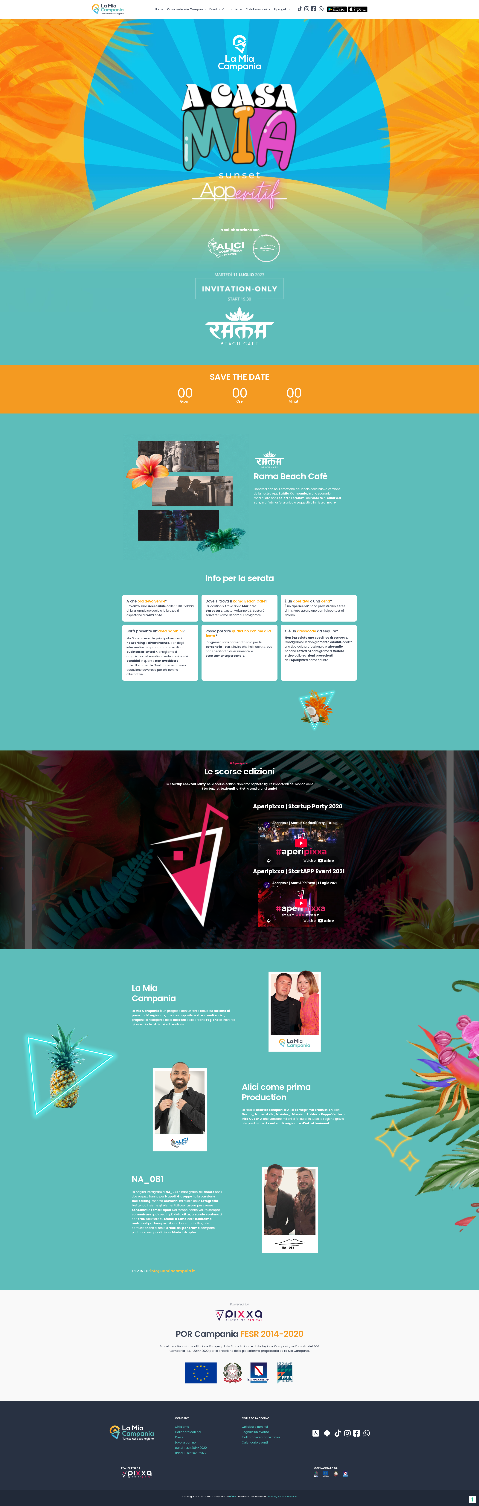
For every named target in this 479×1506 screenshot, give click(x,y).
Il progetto (281, 9)
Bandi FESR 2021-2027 (190, 1453)
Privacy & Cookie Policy (282, 1496)
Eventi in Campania (223, 9)
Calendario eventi (255, 1442)
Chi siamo (182, 1427)
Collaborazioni (256, 9)
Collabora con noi (188, 1432)
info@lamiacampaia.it (172, 1271)
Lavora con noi (185, 1442)
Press (179, 1437)
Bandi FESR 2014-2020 (191, 1448)
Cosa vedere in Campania (186, 9)
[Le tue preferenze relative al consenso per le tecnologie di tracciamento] (472, 1499)
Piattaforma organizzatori (261, 1437)
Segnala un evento (255, 1432)
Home (159, 9)
